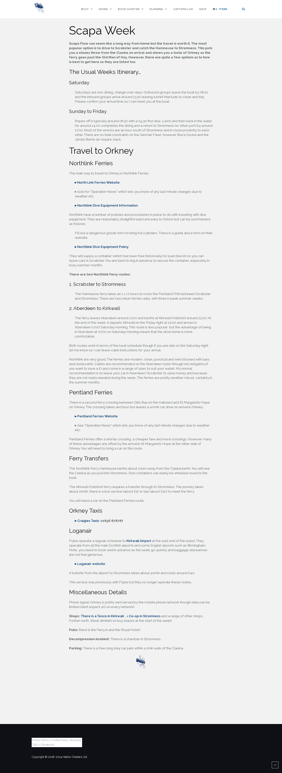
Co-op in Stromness (145, 616)
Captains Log (183, 9)
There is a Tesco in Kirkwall (102, 616)
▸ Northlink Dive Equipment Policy (102, 247)
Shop (202, 9)
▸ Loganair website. (90, 564)
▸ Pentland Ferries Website (96, 416)
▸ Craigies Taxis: (88, 521)
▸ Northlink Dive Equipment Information (106, 205)
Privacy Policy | (41, 740)
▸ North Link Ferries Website (97, 182)
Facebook (48, 744)
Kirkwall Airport (138, 541)
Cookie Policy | (60, 740)
